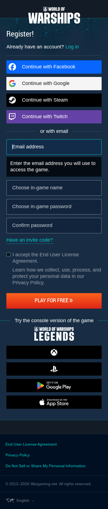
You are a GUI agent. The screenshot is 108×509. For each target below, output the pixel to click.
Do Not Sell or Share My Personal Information (46, 466)
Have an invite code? (29, 240)
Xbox (54, 352)
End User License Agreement (31, 444)
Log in (72, 47)
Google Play (54, 385)
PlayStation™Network (54, 369)
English (23, 500)
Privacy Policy (18, 455)
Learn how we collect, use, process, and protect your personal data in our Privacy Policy (56, 276)
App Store (54, 402)
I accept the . (45, 258)
